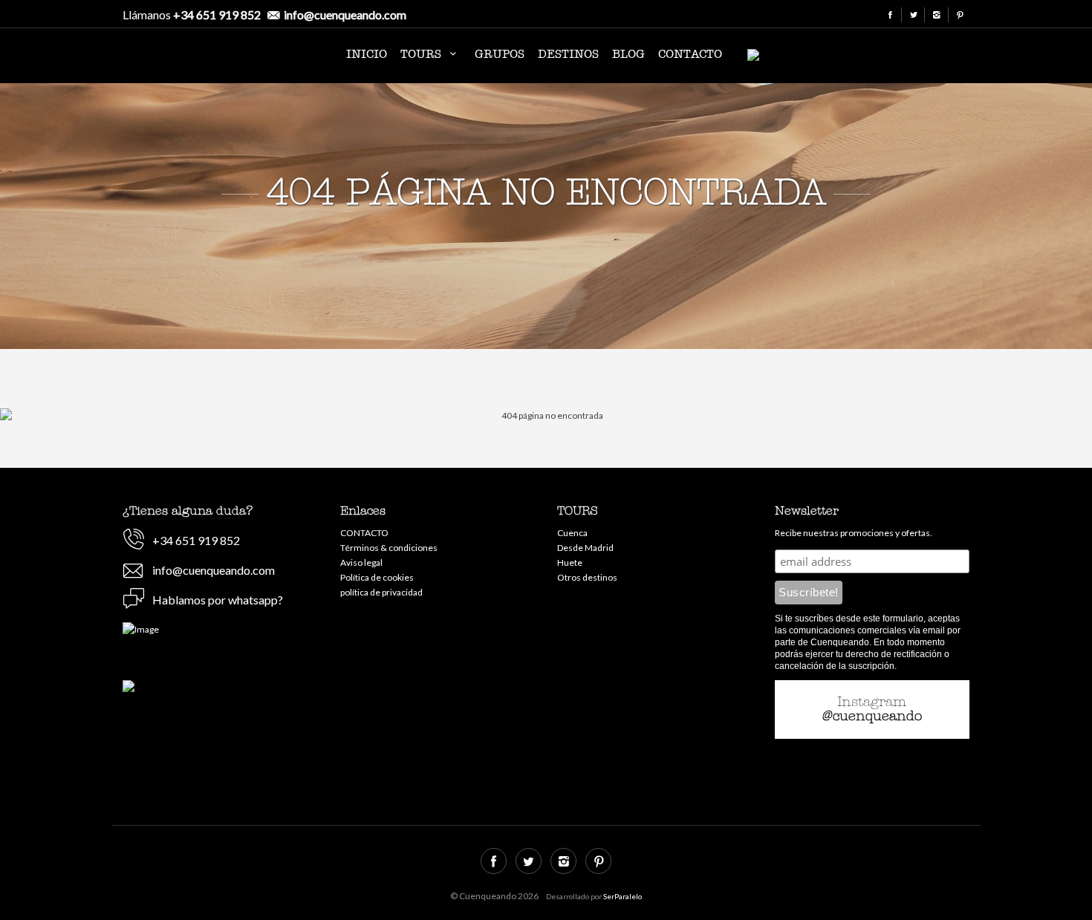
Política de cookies (377, 577)
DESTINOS (568, 54)
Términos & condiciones (389, 547)
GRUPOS (499, 54)
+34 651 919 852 (217, 14)
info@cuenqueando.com (345, 14)
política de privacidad (381, 592)
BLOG (628, 54)
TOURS (422, 54)
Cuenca (572, 532)
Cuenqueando (208, 57)
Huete (569, 562)
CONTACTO (690, 54)
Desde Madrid (585, 547)
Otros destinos (587, 577)
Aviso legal (361, 562)
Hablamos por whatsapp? (217, 600)
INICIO (366, 54)
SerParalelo (622, 896)
